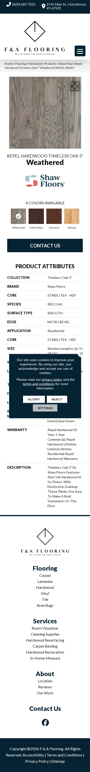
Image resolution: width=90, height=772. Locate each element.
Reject (57, 399)
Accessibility (33, 755)
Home (9, 63)
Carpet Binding (45, 646)
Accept (34, 399)
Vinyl (45, 593)
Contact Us (45, 245)
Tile (45, 599)
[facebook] (45, 722)
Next (82, 216)
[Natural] (72, 216)
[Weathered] (18, 216)
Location (45, 680)
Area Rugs (45, 605)
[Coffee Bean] (36, 216)
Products (50, 63)
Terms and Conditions (64, 755)
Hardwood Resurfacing (45, 640)
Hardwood (35, 63)
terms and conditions (38, 384)
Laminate (45, 581)
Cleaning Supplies (45, 634)
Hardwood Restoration (45, 652)
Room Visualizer (45, 628)
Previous (7, 216)
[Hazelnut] (54, 216)
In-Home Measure (45, 658)
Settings (45, 408)
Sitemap (58, 761)
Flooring (20, 63)
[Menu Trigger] (80, 51)
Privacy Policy (37, 761)
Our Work (45, 692)
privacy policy (52, 379)
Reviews (45, 686)
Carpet (45, 575)
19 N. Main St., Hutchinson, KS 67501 (67, 6)
